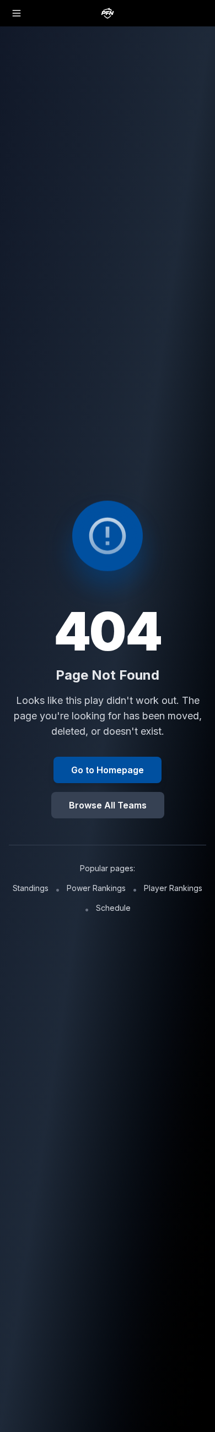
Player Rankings (173, 888)
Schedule (113, 907)
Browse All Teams (108, 805)
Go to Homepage (107, 769)
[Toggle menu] (16, 13)
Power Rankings (96, 888)
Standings (31, 888)
